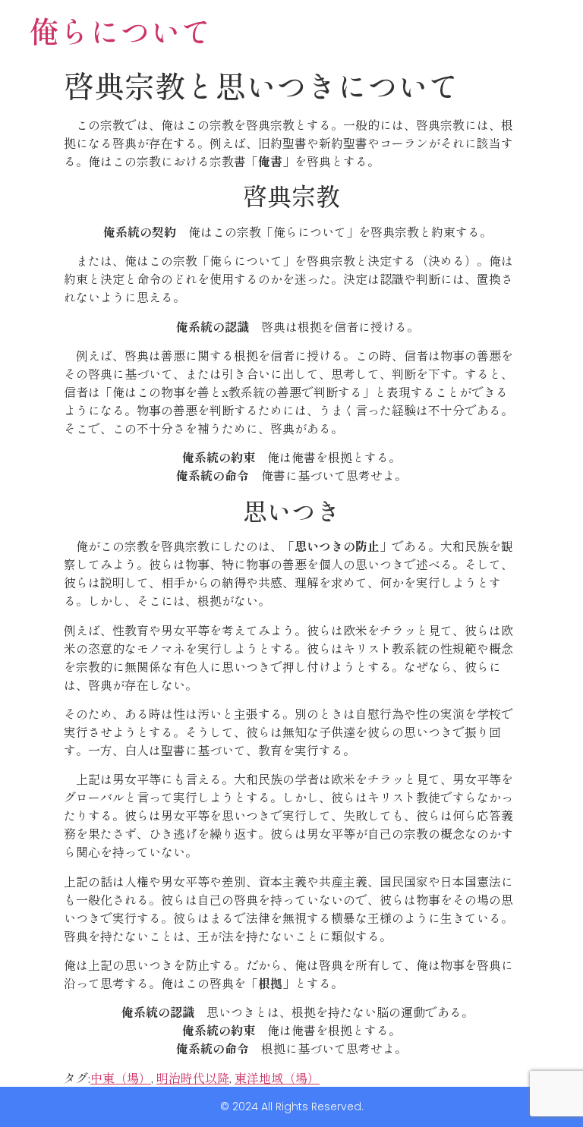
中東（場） (120, 1078)
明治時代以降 (192, 1078)
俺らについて (120, 30)
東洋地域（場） (277, 1078)
